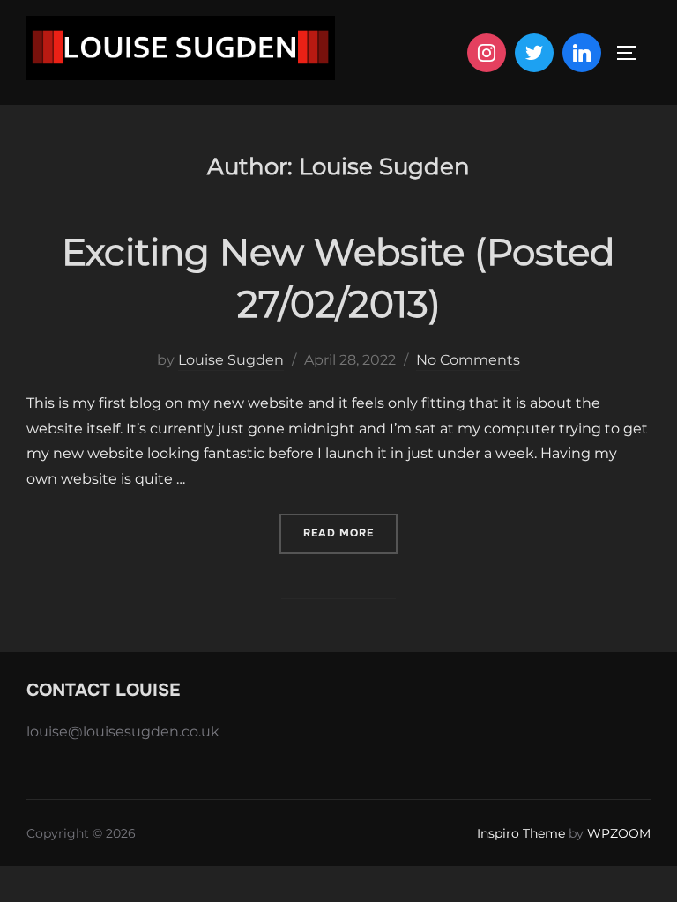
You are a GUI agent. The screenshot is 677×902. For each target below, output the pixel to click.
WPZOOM (619, 833)
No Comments (468, 359)
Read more (350, 532)
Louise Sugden (231, 359)
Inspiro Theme (521, 833)
